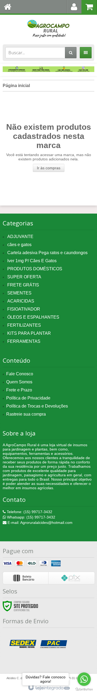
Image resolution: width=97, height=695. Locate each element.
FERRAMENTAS (23, 341)
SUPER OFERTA (24, 277)
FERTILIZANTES (24, 325)
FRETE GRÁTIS (23, 285)
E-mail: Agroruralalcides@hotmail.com (39, 522)
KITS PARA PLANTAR (29, 333)
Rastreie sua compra (26, 414)
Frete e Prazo (19, 390)
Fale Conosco (19, 374)
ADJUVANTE (20, 236)
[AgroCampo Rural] (48, 28)
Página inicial (16, 85)
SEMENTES (19, 293)
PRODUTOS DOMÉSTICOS (34, 269)
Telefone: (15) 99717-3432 (29, 512)
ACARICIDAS (20, 301)
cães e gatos (19, 244)
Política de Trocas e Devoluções (37, 406)
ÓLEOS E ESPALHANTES (33, 317)
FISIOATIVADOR (23, 309)
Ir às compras (48, 168)
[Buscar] (71, 52)
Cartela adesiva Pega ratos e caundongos (47, 252)
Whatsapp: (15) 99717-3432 (30, 517)
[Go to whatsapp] (84, 679)
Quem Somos (19, 382)
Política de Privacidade (28, 398)
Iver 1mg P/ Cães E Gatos (32, 260)
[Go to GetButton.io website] (84, 689)
